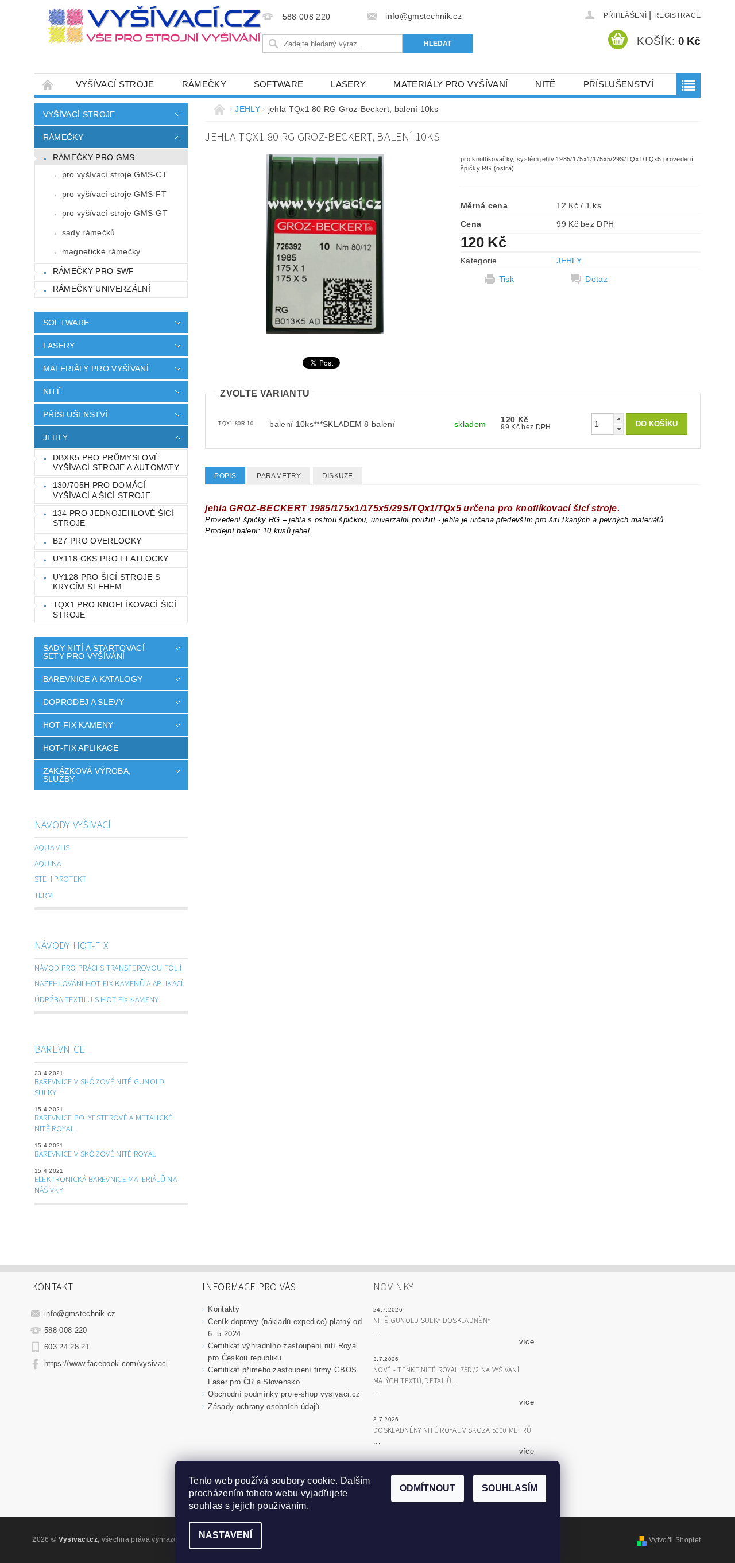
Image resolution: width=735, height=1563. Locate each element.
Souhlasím (509, 1488)
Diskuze (337, 476)
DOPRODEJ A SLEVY (83, 702)
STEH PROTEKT (60, 879)
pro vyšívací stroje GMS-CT (114, 174)
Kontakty (223, 1309)
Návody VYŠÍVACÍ (72, 825)
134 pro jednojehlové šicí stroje (113, 518)
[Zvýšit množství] (618, 418)
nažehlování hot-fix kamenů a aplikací (108, 984)
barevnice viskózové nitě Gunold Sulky (99, 1087)
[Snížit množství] (618, 429)
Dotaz (596, 279)
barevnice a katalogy (92, 679)
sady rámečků (88, 232)
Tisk (506, 279)
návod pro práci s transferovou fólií (108, 968)
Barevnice (60, 1049)
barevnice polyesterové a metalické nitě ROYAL (103, 1123)
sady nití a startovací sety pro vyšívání (94, 652)
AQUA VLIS (52, 848)
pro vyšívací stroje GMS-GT (115, 213)
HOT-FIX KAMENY (78, 725)
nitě (545, 84)
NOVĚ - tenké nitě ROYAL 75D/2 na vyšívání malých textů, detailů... (446, 1376)
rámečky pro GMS (94, 157)
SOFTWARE (279, 84)
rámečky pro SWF (93, 271)
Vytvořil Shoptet (675, 1540)
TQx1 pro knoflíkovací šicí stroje (115, 609)
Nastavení (225, 1535)
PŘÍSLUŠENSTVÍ (618, 84)
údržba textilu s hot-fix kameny (96, 1000)
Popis (225, 476)
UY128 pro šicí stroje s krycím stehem (106, 582)
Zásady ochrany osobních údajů (263, 1406)
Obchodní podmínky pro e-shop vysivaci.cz (284, 1394)
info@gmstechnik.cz (80, 1313)
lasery (348, 84)
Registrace (677, 15)
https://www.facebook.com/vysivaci (106, 1363)
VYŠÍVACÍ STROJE (115, 84)
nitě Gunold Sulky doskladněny (431, 1321)
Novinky (393, 1287)
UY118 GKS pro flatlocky (110, 558)
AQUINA (47, 864)
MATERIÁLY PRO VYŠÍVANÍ (450, 84)
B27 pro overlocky (97, 540)
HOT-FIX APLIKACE (80, 748)
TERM (43, 895)
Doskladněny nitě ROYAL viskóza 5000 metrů (452, 1430)
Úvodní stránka (48, 84)
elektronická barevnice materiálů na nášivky (105, 1185)
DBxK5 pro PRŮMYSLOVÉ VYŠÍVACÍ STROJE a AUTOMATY (116, 462)
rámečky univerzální (101, 288)
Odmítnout (427, 1488)
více (526, 1341)
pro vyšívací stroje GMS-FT (114, 194)
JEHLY (55, 437)
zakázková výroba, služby (87, 775)
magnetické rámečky (101, 251)
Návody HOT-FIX (71, 945)
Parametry (279, 476)
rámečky (204, 84)
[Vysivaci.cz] (154, 25)
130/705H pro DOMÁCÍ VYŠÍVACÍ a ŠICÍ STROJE (101, 490)
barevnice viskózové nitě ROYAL (95, 1154)
